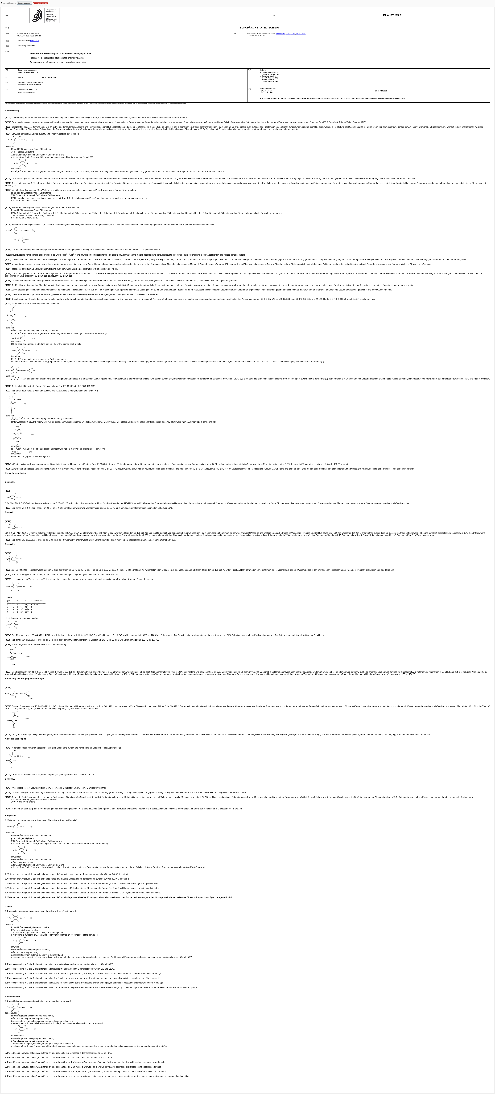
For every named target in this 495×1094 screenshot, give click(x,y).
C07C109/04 (280, 34)
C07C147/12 (290, 34)
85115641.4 (34, 41)
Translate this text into (8, 3)
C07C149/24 (301, 34)
